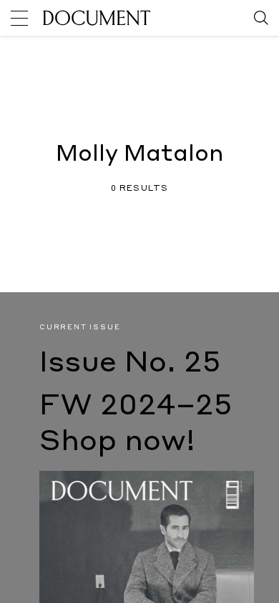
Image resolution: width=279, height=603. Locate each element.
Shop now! (117, 442)
